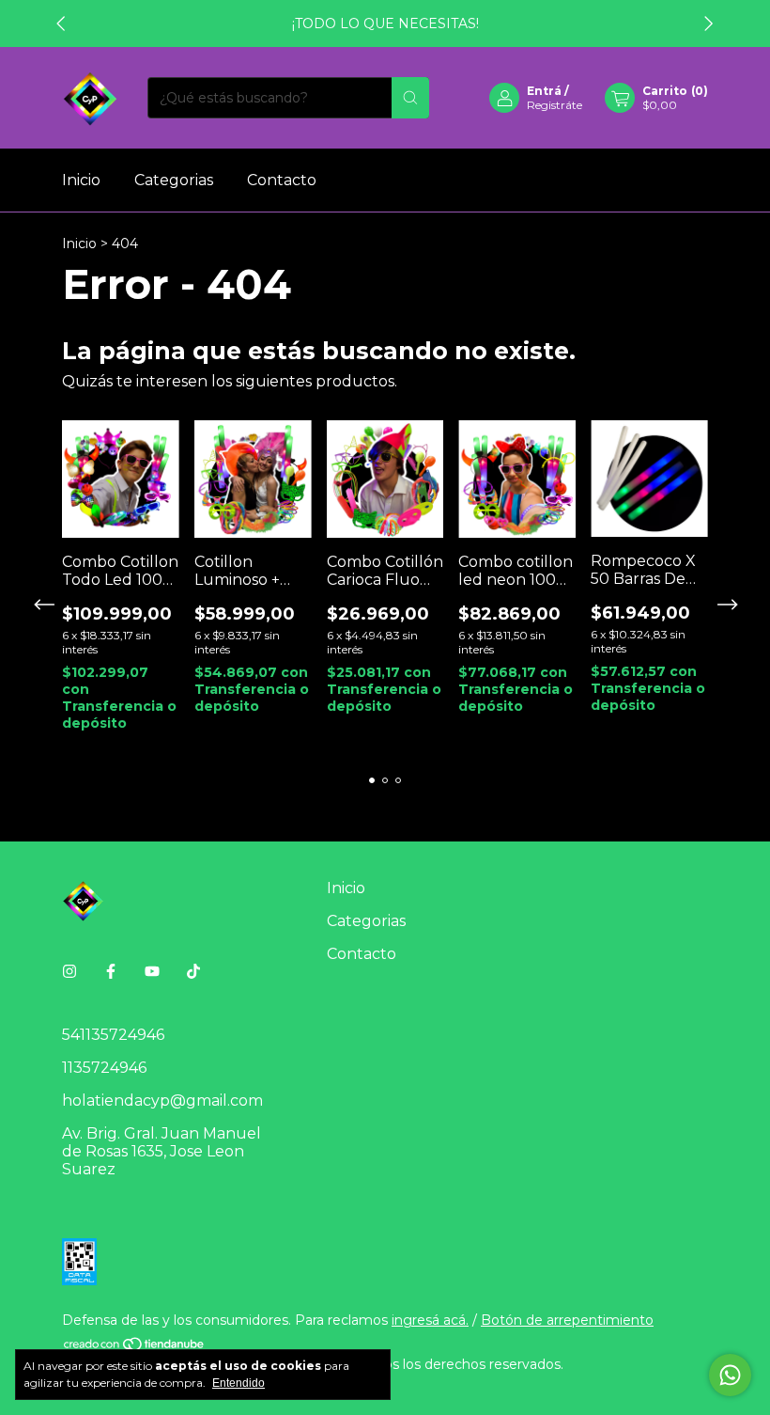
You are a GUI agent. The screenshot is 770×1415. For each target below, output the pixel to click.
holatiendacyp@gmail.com (162, 1100)
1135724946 (104, 1068)
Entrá (544, 91)
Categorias (173, 180)
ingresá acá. (430, 1320)
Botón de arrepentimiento (567, 1320)
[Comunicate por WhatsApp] (730, 1375)
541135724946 (113, 1035)
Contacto (281, 180)
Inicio (81, 180)
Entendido (238, 1383)
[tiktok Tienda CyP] (193, 972)
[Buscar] (410, 97)
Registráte (554, 105)
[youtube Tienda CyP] (152, 972)
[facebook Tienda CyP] (110, 972)
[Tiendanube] (135, 1347)
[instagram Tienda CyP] (69, 972)
